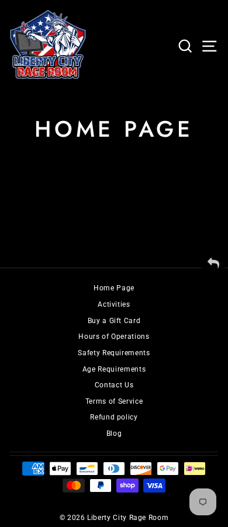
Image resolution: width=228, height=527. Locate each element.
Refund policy (113, 417)
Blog (114, 433)
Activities (114, 304)
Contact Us (114, 385)
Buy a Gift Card (114, 321)
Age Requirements (114, 369)
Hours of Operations (113, 336)
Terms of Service (114, 401)
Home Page (114, 288)
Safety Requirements (114, 353)
